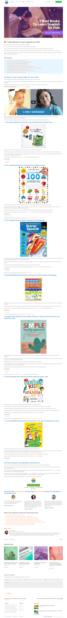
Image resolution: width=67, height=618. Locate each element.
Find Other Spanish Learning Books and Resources (16, 72)
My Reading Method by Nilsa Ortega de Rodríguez (20, 66)
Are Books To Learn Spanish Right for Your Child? (16, 60)
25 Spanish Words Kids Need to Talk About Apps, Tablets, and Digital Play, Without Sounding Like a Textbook (25, 522)
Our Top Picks (18, 39)
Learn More (13, 612)
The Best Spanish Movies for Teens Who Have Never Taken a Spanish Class (19, 516)
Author (5, 528)
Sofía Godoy (13, 39)
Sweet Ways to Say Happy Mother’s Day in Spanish (14, 515)
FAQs (20, 607)
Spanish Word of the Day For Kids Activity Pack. (35, 218)
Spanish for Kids (23, 39)
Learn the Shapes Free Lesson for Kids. (33, 272)
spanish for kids (12, 539)
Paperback (7, 270)
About (20, 605)
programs (29, 473)
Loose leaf (7, 162)
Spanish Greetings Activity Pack (18, 374)
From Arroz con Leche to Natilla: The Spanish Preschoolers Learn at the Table (19, 524)
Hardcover (7, 161)
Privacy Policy (15, 616)
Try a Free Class (58, 1)
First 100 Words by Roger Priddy (17, 63)
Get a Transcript (22, 606)
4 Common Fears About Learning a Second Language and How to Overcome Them (55, 564)
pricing (37, 473)
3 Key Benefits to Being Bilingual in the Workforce (24, 563)
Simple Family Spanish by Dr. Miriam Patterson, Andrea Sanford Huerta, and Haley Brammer (24, 67)
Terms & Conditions (8, 616)
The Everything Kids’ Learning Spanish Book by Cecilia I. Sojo (18, 69)
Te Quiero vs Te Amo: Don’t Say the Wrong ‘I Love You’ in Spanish (50, 610)
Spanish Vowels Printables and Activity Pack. (27, 314)
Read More (6, 567)
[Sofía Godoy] (7, 531)
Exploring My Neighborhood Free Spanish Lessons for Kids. (31, 418)
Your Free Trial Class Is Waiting (22, 86)
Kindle (6, 372)
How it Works (22, 609)
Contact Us (20, 616)
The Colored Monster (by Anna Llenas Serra (19, 62)
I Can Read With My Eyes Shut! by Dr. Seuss (21, 70)
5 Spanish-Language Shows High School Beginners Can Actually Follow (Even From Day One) (22, 519)
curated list (6, 539)
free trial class (54, 470)
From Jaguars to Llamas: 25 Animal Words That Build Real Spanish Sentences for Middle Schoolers (23, 520)
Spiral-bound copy (8, 216)
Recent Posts (9, 528)
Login (53, 1)
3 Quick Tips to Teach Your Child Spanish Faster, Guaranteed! (11, 563)
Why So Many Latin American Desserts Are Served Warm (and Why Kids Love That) (20, 523)
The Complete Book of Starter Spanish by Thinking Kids (17, 65)
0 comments (30, 39)
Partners (21, 610)
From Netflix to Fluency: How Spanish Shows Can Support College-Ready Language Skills (21, 517)
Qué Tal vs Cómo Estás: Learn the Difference (47, 605)
